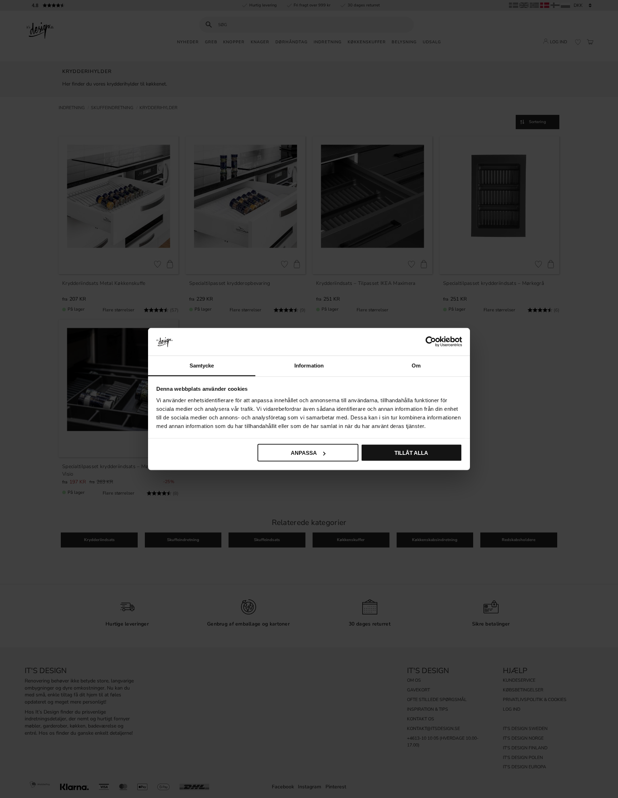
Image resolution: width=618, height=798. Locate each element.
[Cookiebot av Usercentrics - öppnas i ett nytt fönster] (430, 341)
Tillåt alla (411, 453)
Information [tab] (309, 365)
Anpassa (304, 453)
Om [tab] (416, 365)
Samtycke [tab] (202, 365)
